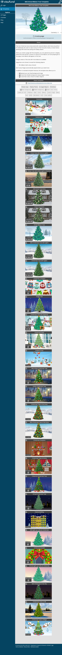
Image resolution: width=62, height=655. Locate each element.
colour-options (48, 95)
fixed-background (26, 89)
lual (26, 95)
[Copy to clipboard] (26, 83)
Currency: (54, 32)
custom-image (51, 92)
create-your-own (22, 92)
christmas (30, 92)
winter (30, 95)
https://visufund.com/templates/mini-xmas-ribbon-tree (40, 83)
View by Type (25, 87)
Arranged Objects (43, 87)
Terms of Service (19, 646)
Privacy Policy (27, 646)
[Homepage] (7, 2)
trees (35, 92)
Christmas (53, 87)
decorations (36, 95)
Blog (2, 20)
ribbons (44, 92)
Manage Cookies (35, 646)
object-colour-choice (52, 89)
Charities (3, 17)
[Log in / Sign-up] (60, 2)
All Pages (3, 15)
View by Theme (34, 87)
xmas (39, 92)
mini (42, 95)
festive (57, 92)
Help (2, 22)
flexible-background (38, 89)
